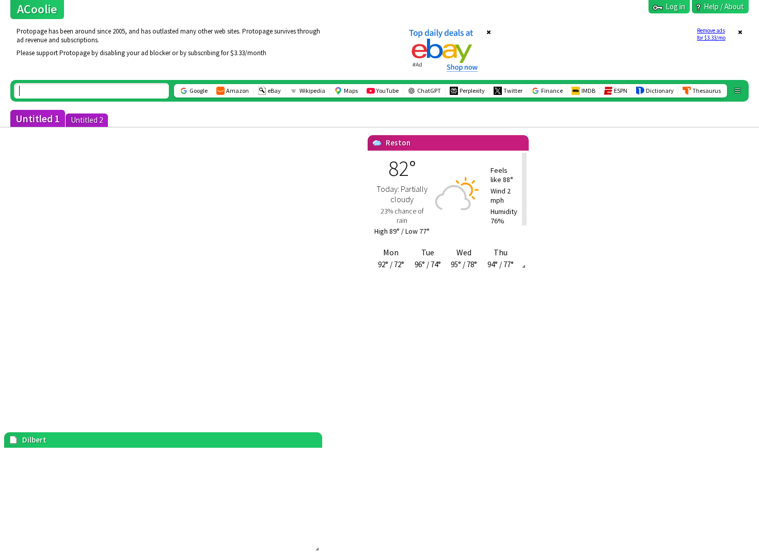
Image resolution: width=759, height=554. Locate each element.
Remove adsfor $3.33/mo (711, 34)
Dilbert (34, 440)
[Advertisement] (203, 50)
